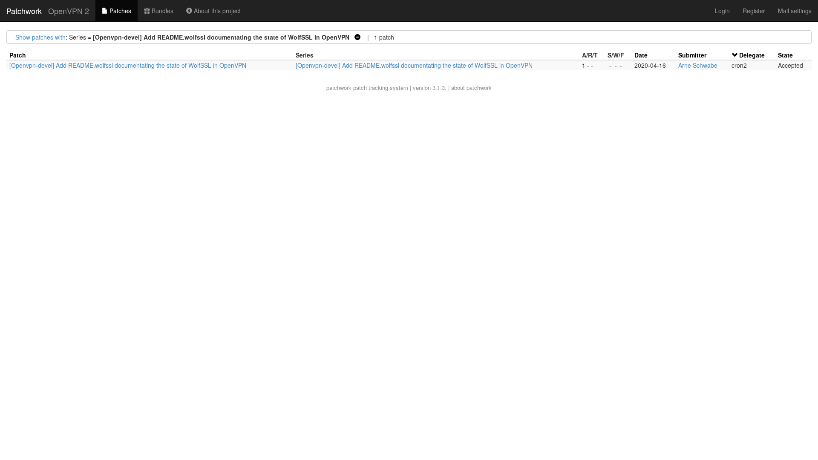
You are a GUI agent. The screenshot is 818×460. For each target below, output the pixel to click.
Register (754, 10)
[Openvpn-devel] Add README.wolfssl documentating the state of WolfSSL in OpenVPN (127, 65)
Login (722, 10)
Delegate (752, 55)
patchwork (338, 87)
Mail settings (795, 10)
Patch (17, 55)
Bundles (161, 10)
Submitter (692, 55)
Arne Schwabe (697, 65)
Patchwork (24, 10)
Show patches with (40, 37)
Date (641, 55)
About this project (216, 10)
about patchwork (471, 87)
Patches (119, 10)
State (785, 55)
